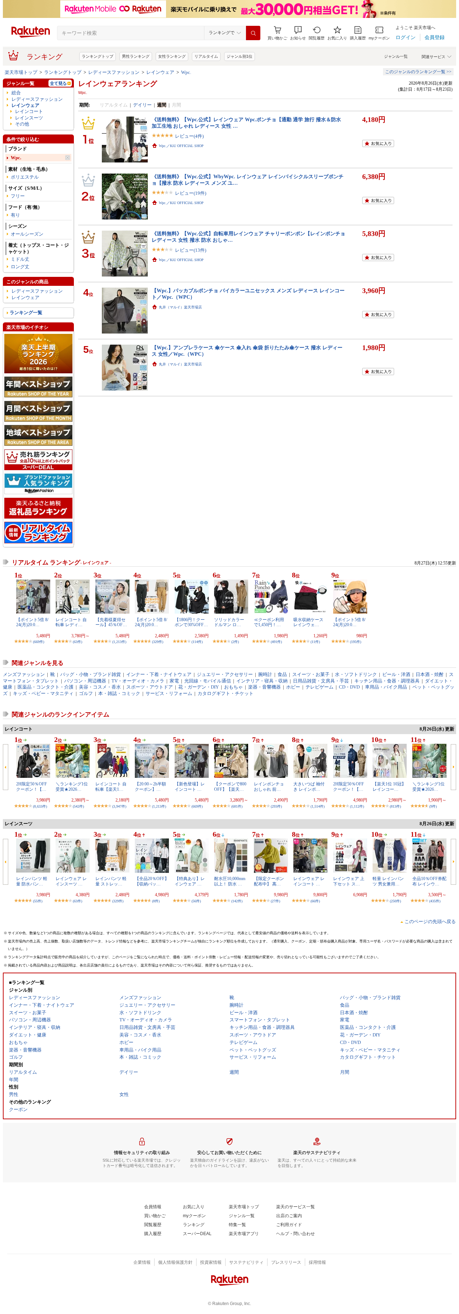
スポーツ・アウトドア (149, 687)
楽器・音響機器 (264, 687)
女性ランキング (172, 56)
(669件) (38, 642)
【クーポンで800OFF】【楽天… (230, 786)
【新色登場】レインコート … (190, 786)
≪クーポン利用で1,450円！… (269, 622)
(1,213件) (119, 642)
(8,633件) (40, 806)
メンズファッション (24, 674)
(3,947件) (119, 806)
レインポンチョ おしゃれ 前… (269, 786)
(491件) (276, 642)
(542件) (78, 806)
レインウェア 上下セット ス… (348, 881)
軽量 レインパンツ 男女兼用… (388, 881)
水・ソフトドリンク (356, 674)
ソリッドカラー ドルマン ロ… (229, 622)
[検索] (253, 33)
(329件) (157, 642)
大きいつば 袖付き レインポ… (309, 786)
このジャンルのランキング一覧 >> (418, 71)
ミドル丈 (20, 259)
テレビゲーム (319, 687)
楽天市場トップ (21, 72)
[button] (298, 33)
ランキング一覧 (26, 312)
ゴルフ (86, 693)
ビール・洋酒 (396, 674)
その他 (22, 124)
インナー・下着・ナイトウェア (158, 674)
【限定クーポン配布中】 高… (269, 881)
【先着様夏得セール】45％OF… (111, 622)
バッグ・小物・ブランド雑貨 (90, 674)
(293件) (276, 806)
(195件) (355, 642)
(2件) (235, 642)
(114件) (197, 642)
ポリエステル (25, 177)
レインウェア (160, 72)
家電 (174, 681)
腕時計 (265, 674)
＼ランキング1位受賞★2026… (72, 786)
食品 (282, 674)
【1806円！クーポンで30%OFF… (191, 622)
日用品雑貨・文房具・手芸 (321, 681)
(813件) (395, 806)
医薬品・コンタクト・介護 (46, 687)
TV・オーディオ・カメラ (138, 681)
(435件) (434, 901)
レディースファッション (113, 72)
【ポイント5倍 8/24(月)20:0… (32, 622)
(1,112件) (357, 806)
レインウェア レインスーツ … (71, 881)
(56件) (196, 901)
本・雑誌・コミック (119, 693)
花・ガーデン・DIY (198, 687)
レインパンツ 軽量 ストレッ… (111, 881)
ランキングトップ (97, 56)
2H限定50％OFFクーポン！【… (31, 786)
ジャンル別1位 (239, 56)
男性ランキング (136, 56)
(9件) (433, 806)
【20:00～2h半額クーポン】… (150, 786)
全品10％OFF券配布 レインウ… (429, 881)
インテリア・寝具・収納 (262, 681)
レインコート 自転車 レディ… (71, 622)
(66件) (315, 901)
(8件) (156, 901)
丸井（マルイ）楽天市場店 (180, 307)
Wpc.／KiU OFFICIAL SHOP (181, 146)
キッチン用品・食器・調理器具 (387, 681)
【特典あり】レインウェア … (190, 881)
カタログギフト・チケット (226, 693)
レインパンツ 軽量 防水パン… (31, 881)
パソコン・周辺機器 (85, 681)
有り (15, 215)
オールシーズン (27, 234)
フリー (18, 196)
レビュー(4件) (189, 136)
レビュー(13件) (190, 250)
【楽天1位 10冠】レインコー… (389, 786)
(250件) (395, 901)
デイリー (142, 105)
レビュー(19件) (190, 193)
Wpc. (186, 72)
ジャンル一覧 (396, 56)
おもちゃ (233, 687)
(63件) (77, 642)
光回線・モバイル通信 (207, 681)
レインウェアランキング (117, 84)
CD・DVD (349, 687)
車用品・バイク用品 (386, 687)
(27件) (275, 901)
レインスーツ (29, 117)
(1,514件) (318, 806)
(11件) (315, 642)
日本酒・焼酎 (430, 674)
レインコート (29, 111)
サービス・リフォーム (169, 693)
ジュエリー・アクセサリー (225, 674)
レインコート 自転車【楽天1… (111, 786)
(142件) (236, 901)
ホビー (293, 687)
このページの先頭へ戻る (430, 921)
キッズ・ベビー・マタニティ (43, 693)
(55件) (37, 901)
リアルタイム (206, 56)
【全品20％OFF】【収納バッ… (152, 881)
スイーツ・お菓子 (311, 674)
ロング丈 (20, 266)
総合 (16, 92)
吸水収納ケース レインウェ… (308, 622)
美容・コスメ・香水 (100, 687)
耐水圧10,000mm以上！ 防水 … (229, 881)
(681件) (236, 806)
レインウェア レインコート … (309, 881)
